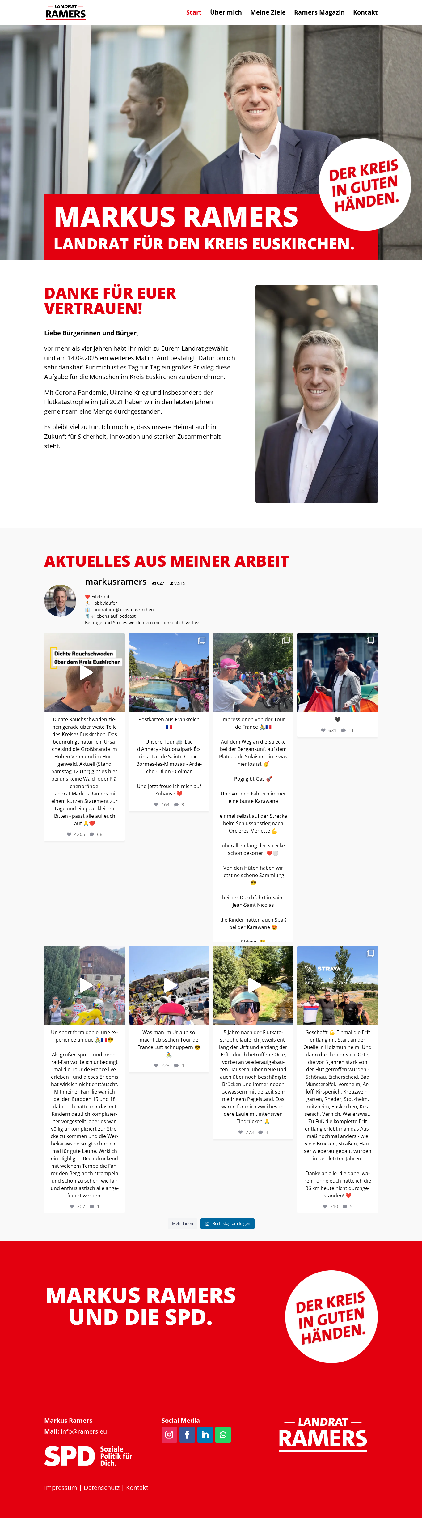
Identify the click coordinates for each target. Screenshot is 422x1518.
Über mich (226, 13)
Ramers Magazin (319, 13)
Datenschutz (102, 1487)
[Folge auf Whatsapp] (223, 1435)
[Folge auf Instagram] (169, 1435)
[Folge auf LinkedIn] (205, 1435)
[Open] (84, 672)
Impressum (60, 1487)
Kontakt (365, 13)
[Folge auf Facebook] (187, 1435)
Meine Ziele (268, 13)
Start (194, 13)
